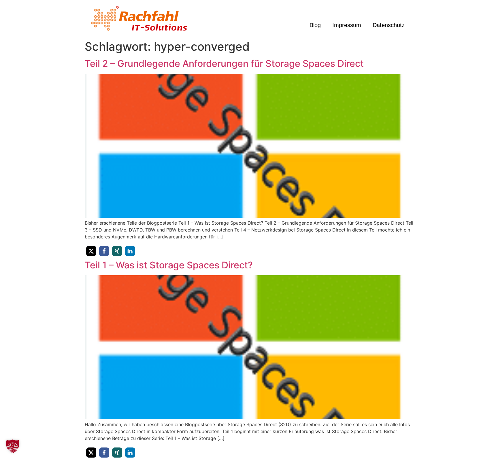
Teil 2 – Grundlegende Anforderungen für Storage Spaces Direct (224, 63)
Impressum (346, 25)
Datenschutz (389, 25)
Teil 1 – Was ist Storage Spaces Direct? (169, 265)
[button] (91, 251)
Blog (315, 25)
